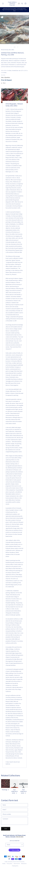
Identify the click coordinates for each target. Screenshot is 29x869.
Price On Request (6, 80)
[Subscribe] (22, 844)
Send (5, 828)
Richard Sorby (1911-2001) (7, 49)
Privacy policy (9, 863)
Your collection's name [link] (14, 791)
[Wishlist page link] (19, 3)
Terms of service (17, 863)
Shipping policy (15, 865)
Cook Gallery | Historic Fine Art (14, 861)
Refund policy (24, 863)
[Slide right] (17, 47)
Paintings (4, 790)
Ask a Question (5, 77)
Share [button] (4, 83)
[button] (3, 3)
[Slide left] (11, 47)
